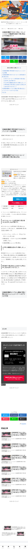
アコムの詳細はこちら (17, 203)
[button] (25, 286)
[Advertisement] (14, 116)
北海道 (3, 384)
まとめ (4, 92)
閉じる (19, 67)
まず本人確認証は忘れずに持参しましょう (15, 82)
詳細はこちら (19, 199)
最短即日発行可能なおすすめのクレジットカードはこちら (14, 378)
